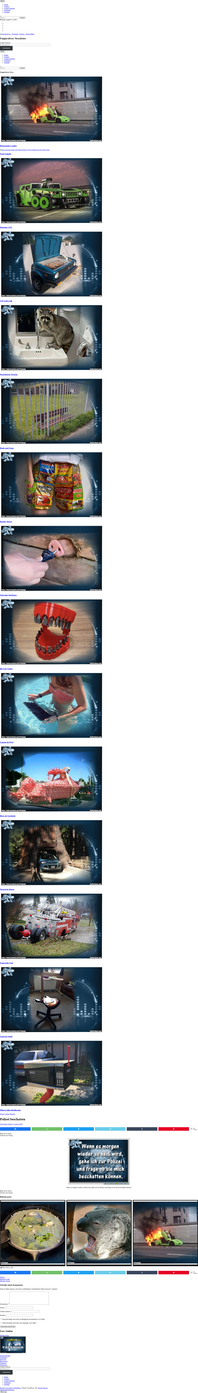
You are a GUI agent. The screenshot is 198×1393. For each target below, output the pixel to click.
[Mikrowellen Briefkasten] (51, 1106)
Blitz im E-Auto (6, 1134)
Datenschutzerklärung (7, 1390)
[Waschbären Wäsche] (51, 370)
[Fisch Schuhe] (25, 150)
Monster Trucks (5, 1281)
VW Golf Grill (6, 301)
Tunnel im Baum (7, 889)
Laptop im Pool (6, 742)
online (4, 1335)
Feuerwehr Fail (6, 963)
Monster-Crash (5, 1279)
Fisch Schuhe (5, 154)
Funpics (6, 6)
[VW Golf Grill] (51, 297)
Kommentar (4, 1304)
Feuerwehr (3, 1365)
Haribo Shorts (6, 522)
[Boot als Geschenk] (51, 812)
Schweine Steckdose (8, 595)
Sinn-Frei (3, 1359)
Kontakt (6, 12)
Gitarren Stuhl (6, 1036)
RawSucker (4, 1361)
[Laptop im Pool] (51, 738)
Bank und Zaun (7, 448)
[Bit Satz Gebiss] (51, 665)
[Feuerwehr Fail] (51, 959)
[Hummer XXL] (51, 223)
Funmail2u (3, 1357)
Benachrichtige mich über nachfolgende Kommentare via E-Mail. (23, 1319)
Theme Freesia (42, 1388)
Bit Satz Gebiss (6, 669)
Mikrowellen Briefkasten (10, 1110)
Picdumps (7, 10)
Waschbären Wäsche (9, 374)
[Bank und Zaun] (51, 444)
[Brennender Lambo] (51, 142)
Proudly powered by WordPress (10, 1388)
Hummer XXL (6, 227)
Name (2, 1308)
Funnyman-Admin (6, 1124)
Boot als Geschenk (7, 816)
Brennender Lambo (8, 146)
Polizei (2, 1277)
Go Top (4, 1392)
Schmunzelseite (5, 1356)
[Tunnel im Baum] (51, 885)
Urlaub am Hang (6, 1135)
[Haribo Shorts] (51, 517)
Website (2, 1315)
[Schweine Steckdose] (51, 591)
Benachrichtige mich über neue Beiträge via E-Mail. (19, 1323)
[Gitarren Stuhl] (51, 1032)
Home (6, 5)
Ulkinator (3, 1363)
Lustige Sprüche (9, 8)
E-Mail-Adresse (5, 43)
